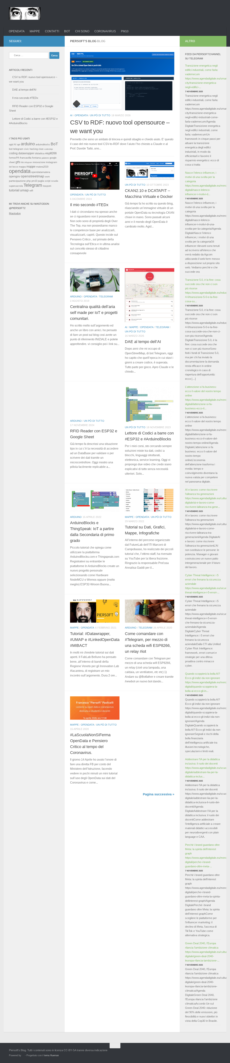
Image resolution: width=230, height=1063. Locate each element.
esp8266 (51, 153)
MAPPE (35, 31)
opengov (14, 176)
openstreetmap (32, 176)
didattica (40, 153)
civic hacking (31, 149)
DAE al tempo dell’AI (143, 341)
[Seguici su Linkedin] (57, 41)
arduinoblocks (43, 144)
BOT (67, 31)
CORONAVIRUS (105, 31)
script (47, 181)
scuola (54, 181)
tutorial (14, 190)
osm (47, 176)
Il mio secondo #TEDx (89, 205)
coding (13, 153)
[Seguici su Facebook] (40, 41)
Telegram (106, 296)
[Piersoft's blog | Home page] (24, 13)
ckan (40, 149)
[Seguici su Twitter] (51, 41)
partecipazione (17, 180)
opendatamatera (40, 172)
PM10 (124, 31)
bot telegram (16, 148)
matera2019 (42, 167)
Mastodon (15, 213)
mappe (30, 166)
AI (71, 115)
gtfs (17, 162)
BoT (54, 144)
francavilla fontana (30, 157)
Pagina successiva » (158, 794)
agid (11, 144)
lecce (15, 167)
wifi (31, 190)
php (28, 180)
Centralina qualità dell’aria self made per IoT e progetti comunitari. (94, 312)
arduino (28, 144)
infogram (28, 162)
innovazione (39, 162)
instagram (51, 162)
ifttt (22, 162)
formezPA (14, 158)
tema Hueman (51, 1055)
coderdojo (48, 149)
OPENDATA (17, 31)
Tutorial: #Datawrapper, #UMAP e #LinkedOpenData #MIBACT (94, 639)
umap (24, 190)
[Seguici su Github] (45, 41)
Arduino (76, 296)
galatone (45, 158)
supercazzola (16, 186)
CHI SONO (82, 31)
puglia (41, 181)
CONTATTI (52, 31)
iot (10, 166)
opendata (20, 171)
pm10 (34, 181)
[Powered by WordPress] (23, 1055)
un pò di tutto (100, 115)
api (18, 144)
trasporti (47, 186)
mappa (22, 167)
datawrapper (26, 153)
